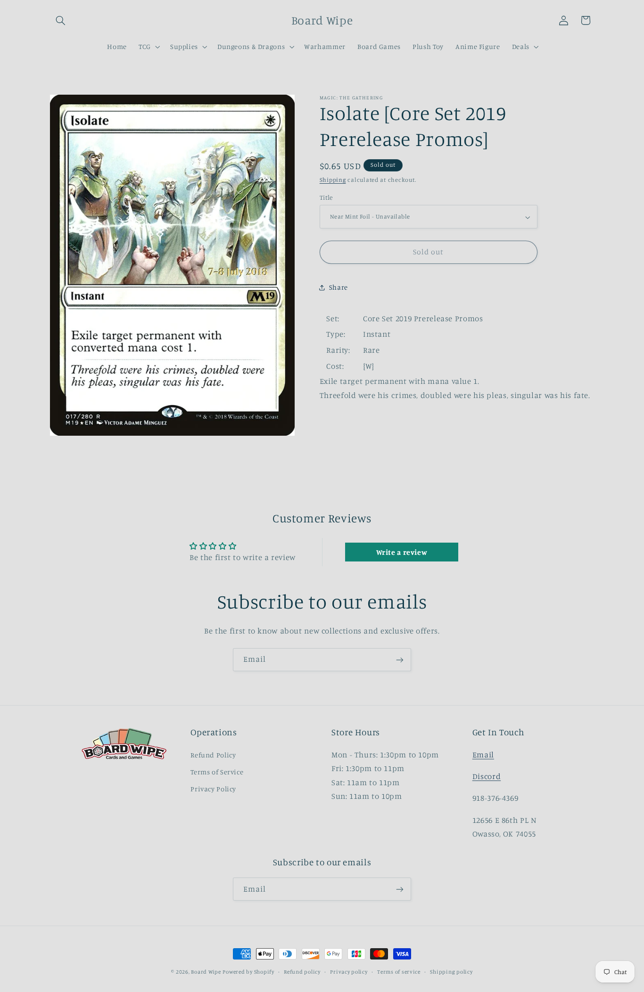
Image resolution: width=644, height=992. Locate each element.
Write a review (402, 552)
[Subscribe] (400, 659)
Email (483, 754)
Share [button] (338, 287)
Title (326, 198)
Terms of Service (216, 772)
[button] (61, 20)
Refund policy (302, 971)
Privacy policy (348, 971)
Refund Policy (213, 755)
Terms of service (399, 971)
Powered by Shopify (248, 971)
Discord (486, 776)
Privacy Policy (213, 789)
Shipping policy (451, 971)
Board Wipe (206, 971)
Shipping (333, 180)
